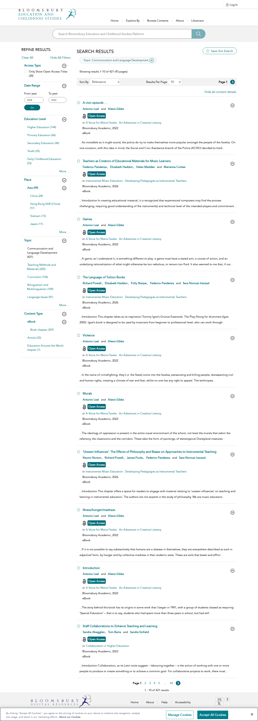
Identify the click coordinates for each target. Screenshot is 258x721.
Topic (28, 240)
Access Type (32, 65)
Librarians (197, 20)
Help (164, 702)
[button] (78, 102)
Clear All (27, 57)
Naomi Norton (92, 457)
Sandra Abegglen (94, 632)
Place (27, 180)
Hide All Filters (60, 57)
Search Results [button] (95, 51)
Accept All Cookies (212, 715)
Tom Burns (114, 632)
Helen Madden (145, 167)
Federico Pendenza (95, 167)
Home (114, 20)
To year (53, 93)
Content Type (33, 313)
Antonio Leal (91, 109)
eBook (31, 321)
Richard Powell (92, 283)
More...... (65, 171)
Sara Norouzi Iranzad (196, 283)
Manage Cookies (180, 715)
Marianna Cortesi (174, 167)
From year (30, 93)
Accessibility (183, 702)
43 (171, 683)
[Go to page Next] (178, 683)
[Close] (252, 714)
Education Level (35, 119)
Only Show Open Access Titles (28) (48, 73)
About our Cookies (69, 717)
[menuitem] (45, 129)
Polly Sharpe (139, 283)
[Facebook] (227, 700)
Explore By (133, 20)
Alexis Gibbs (116, 109)
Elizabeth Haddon (121, 167)
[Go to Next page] (232, 82)
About (180, 20)
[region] (129, 714)
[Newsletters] (219, 700)
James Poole (135, 457)
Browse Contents (157, 20)
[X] (219, 704)
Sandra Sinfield (139, 632)
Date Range (32, 85)
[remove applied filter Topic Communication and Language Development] (151, 60)
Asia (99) (32, 187)
